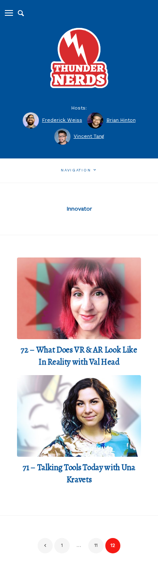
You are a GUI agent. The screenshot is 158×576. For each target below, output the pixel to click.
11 (96, 545)
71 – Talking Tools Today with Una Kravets (79, 473)
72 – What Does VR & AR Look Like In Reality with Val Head (79, 355)
